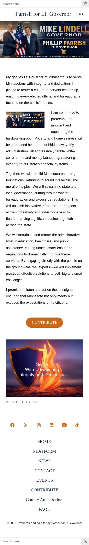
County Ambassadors (44, 499)
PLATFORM (44, 451)
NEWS (44, 460)
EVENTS (44, 480)
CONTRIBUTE (44, 322)
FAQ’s (44, 509)
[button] (86, 4)
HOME (44, 441)
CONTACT (45, 470)
